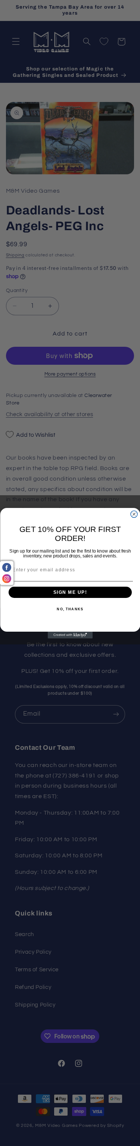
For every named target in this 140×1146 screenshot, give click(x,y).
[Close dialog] (134, 514)
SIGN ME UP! (70, 592)
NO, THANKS (70, 609)
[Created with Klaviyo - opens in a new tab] (70, 635)
